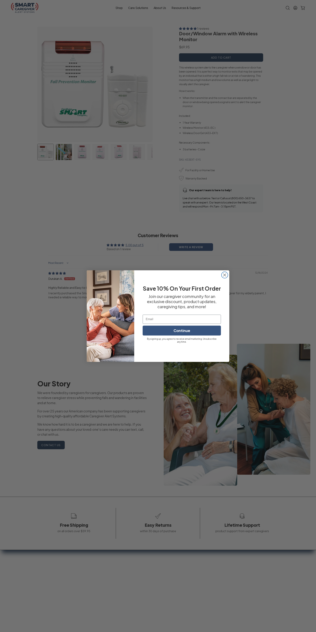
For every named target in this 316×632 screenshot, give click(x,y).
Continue (182, 330)
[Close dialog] (224, 275)
